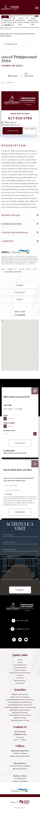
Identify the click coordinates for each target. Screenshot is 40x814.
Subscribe (20, 512)
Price (6, 415)
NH (16, 269)
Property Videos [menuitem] (20, 670)
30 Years (8, 409)
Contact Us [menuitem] (20, 678)
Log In (16, 740)
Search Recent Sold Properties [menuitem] (20, 715)
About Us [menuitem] (20, 675)
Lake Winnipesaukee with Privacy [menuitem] (20, 702)
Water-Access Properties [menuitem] (20, 697)
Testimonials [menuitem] (20, 683)
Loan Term (7, 405)
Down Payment (9, 423)
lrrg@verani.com (22, 629)
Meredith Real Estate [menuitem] (20, 712)
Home (3, 269)
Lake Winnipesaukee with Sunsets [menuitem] (20, 705)
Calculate (20, 443)
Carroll (21, 269)
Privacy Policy (24, 505)
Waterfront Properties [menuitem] (20, 694)
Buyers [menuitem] (20, 662)
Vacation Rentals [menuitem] (20, 667)
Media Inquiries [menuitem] (20, 680)
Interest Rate (9, 430)
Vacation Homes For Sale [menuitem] (20, 720)
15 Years (18, 409)
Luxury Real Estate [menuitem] (20, 665)
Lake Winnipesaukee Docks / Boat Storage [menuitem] (20, 707)
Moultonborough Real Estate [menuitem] (20, 710)
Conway (28, 269)
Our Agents (30, 129)
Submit (20, 590)
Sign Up (23, 740)
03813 (34, 269)
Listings (10, 269)
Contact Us (12, 131)
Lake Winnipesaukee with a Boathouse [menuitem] (20, 699)
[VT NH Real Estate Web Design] (20, 802)
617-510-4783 (20, 118)
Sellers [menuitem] (20, 660)
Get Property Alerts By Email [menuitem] (20, 673)
